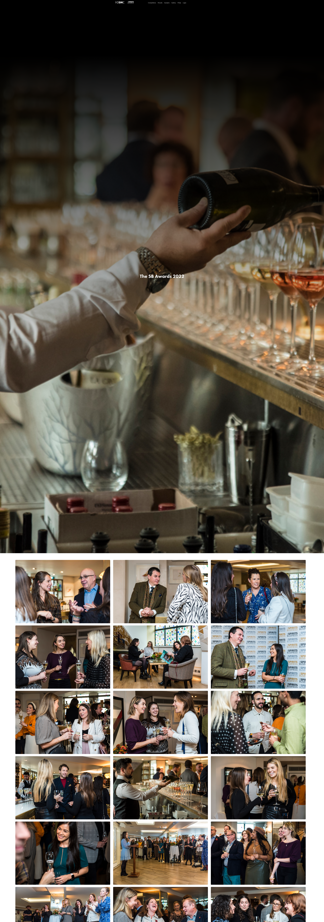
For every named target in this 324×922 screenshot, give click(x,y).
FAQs (179, 3)
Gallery (173, 3)
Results (160, 3)
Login (184, 3)
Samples (167, 3)
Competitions (152, 3)
